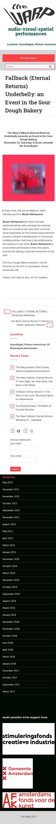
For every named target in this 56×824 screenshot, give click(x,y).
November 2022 (11, 496)
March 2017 (8, 691)
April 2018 (7, 649)
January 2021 (9, 552)
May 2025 (7, 482)
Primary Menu (29, 58)
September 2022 (11, 510)
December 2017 (10, 670)
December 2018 (10, 621)
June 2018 (7, 642)
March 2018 (8, 656)
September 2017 (11, 684)
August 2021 (9, 524)
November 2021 (11, 517)
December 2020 (10, 559)
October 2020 (9, 566)
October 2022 (9, 503)
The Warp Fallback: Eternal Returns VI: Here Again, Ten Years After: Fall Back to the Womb (34, 381)
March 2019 (8, 607)
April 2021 (7, 538)
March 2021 (8, 545)
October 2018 (9, 635)
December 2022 (10, 489)
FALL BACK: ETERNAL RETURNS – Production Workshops (27, 313)
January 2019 (9, 614)
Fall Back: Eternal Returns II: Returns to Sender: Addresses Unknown (32, 323)
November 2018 (11, 628)
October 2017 (9, 677)
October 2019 (9, 586)
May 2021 (7, 531)
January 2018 (9, 663)
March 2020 (8, 573)
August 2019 (9, 600)
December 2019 (10, 579)
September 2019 (11, 593)
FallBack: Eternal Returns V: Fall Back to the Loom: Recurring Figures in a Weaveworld (35, 395)
